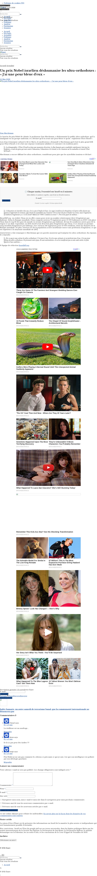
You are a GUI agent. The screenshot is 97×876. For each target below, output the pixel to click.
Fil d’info (7, 18)
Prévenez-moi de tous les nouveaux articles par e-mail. (25, 807)
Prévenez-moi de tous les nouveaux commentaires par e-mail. (28, 803)
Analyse (7, 24)
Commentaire (6, 785)
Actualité (7, 20)
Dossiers (7, 28)
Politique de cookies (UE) (14, 3)
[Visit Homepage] (3, 7)
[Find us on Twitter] (1, 868)
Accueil (7, 16)
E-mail (38, 198)
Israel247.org (24, 245)
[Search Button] (20, 14)
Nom (2, 789)
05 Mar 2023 (5, 79)
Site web (3, 796)
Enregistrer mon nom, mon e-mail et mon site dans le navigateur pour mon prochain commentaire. (43, 800)
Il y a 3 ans (8, 725)
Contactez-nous (4, 9)
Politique (7, 22)
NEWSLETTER (5, 5)
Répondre (8, 732)
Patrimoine (8, 26)
